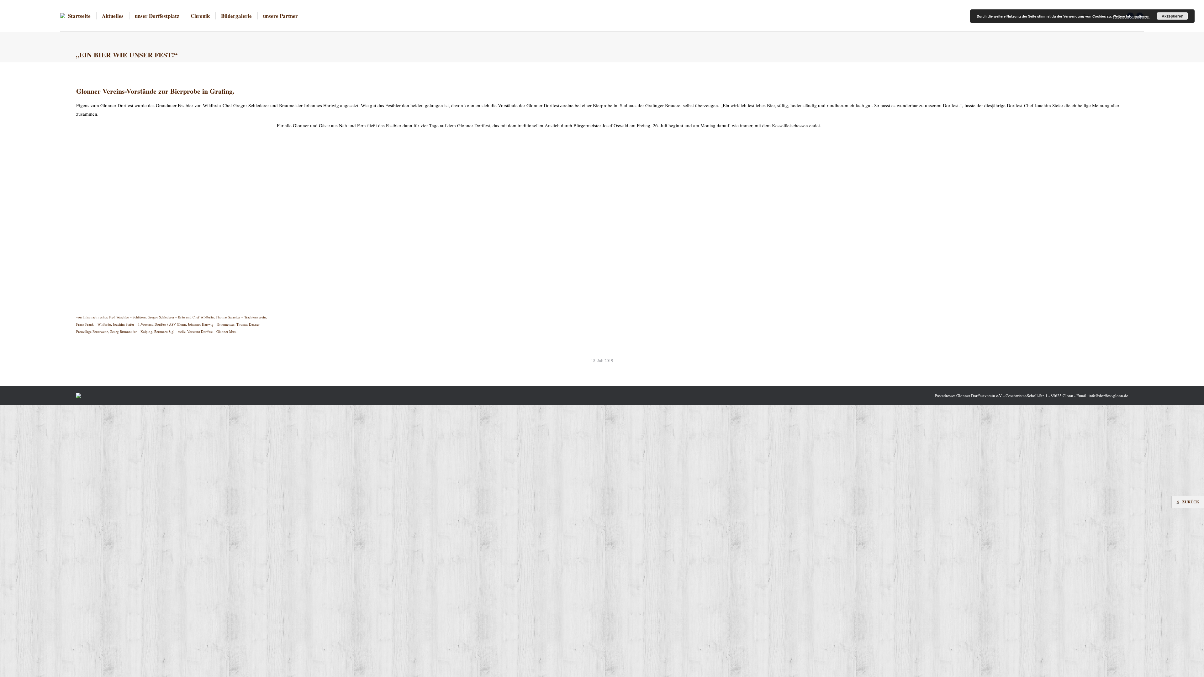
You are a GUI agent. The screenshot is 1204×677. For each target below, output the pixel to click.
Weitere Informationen (1131, 16)
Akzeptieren (1172, 16)
